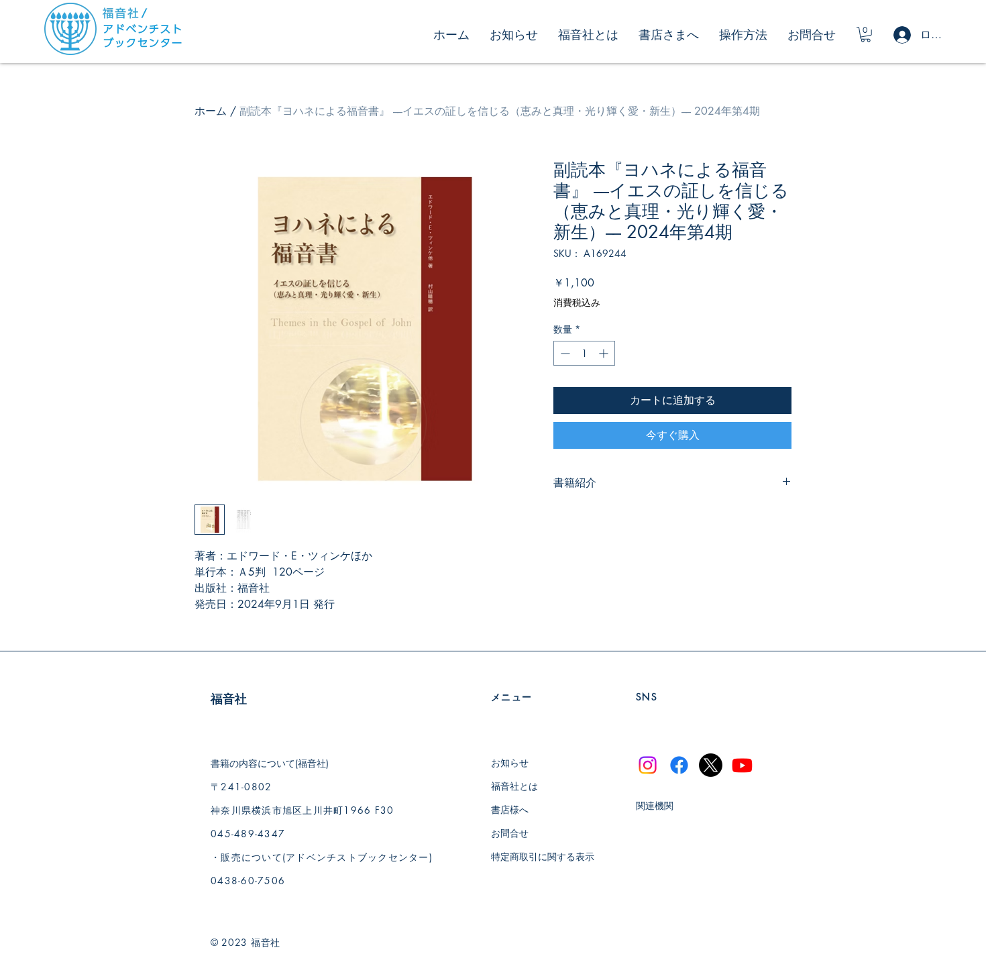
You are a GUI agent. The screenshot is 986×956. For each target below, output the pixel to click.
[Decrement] (563, 353)
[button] (866, 34)
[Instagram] (647, 765)
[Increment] (604, 353)
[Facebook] (679, 765)
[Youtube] (742, 765)
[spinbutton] (584, 353)
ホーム (211, 111)
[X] (710, 765)
